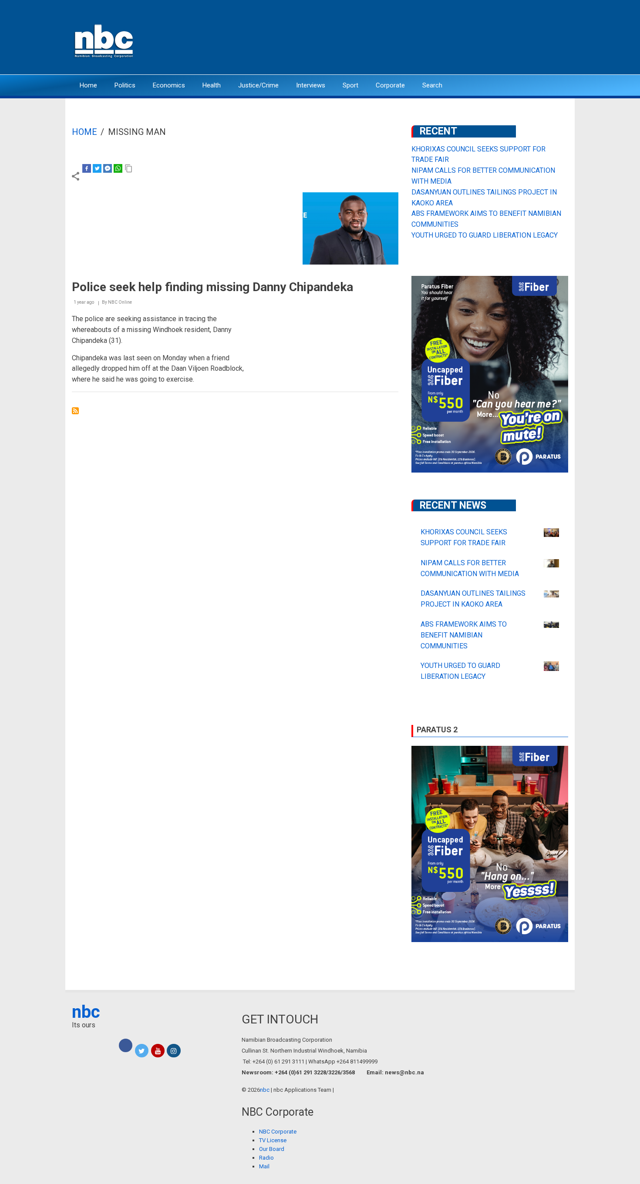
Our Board (271, 1149)
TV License (272, 1140)
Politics (125, 85)
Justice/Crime (258, 85)
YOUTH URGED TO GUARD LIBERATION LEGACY (484, 235)
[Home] (104, 40)
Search (432, 85)
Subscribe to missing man (75, 410)
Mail (264, 1166)
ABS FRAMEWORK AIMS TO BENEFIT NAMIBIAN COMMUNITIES (464, 635)
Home (88, 85)
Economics (169, 85)
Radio (266, 1157)
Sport (350, 85)
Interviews (310, 85)
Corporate (390, 85)
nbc (86, 1012)
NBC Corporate (277, 1131)
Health (211, 85)
